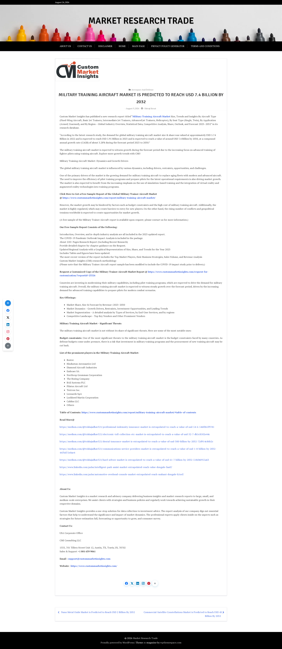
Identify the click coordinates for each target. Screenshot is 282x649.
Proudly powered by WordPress (117, 642)
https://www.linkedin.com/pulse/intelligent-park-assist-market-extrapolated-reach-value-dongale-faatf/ (116, 467)
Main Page (138, 46)
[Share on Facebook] (126, 583)
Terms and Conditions (205, 46)
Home (122, 46)
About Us (65, 46)
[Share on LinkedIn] (137, 583)
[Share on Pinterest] (148, 583)
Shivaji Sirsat (150, 108)
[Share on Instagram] (143, 583)
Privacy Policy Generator (167, 46)
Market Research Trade (141, 20)
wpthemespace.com (170, 642)
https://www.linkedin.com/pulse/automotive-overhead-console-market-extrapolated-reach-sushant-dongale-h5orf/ (122, 474)
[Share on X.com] (132, 583)
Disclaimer (105, 46)
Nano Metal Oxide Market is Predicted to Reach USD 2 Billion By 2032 (98, 612)
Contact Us (84, 46)
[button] (155, 583)
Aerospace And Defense (142, 89)
